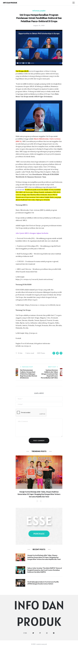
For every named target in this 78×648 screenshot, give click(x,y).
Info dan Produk (10, 3)
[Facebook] (25, 633)
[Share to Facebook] (54, 353)
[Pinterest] (40, 633)
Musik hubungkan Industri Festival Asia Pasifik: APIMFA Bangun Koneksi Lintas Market (43, 583)
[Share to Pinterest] (61, 353)
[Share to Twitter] (57, 353)
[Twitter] (33, 633)
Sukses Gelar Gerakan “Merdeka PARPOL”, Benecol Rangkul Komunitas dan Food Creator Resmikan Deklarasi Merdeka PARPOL (44, 570)
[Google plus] (54, 633)
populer (43, 11)
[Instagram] (47, 633)
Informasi (36, 11)
